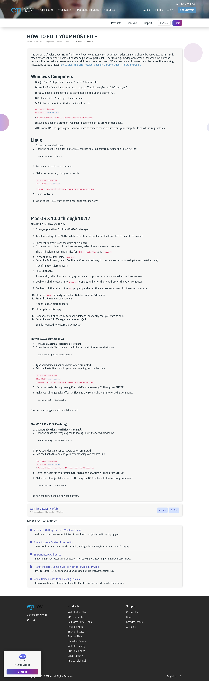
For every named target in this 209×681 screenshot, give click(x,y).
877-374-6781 (187, 3)
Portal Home (32, 41)
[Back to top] (181, 676)
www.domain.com (53, 112)
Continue (22, 671)
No (175, 510)
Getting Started (62, 41)
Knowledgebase (47, 41)
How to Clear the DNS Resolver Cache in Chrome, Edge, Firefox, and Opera (100, 64)
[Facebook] (28, 620)
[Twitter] (34, 620)
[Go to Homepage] (22, 10)
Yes (164, 510)
